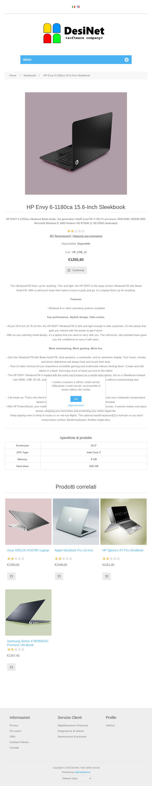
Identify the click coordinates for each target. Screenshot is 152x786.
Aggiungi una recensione (87, 235)
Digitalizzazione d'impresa (73, 725)
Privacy (14, 725)
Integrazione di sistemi (71, 730)
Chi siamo (15, 730)
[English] (78, 7)
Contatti (14, 747)
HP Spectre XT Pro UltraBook (122, 550)
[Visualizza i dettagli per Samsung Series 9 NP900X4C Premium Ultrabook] (28, 612)
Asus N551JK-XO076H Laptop (28, 550)
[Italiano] (73, 7)
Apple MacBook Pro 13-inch (74, 550)
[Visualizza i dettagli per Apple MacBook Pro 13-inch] (76, 522)
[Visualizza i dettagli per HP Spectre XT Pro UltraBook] (123, 522)
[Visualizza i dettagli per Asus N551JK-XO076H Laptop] (28, 522)
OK (76, 398)
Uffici (12, 736)
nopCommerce (82, 772)
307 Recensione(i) (60, 235)
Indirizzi (110, 725)
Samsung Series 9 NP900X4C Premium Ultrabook (28, 643)
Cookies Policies (19, 742)
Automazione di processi (72, 736)
